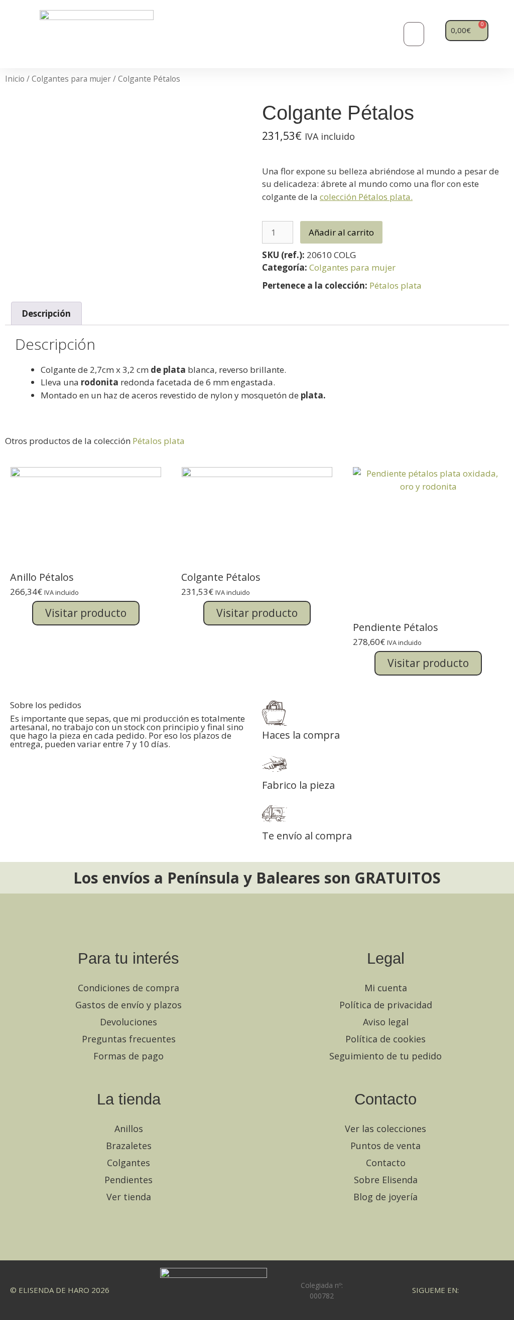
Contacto (386, 1163)
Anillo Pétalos (42, 577)
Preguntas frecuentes (129, 1039)
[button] (414, 34)
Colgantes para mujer (71, 78)
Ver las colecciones (385, 1129)
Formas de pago (128, 1056)
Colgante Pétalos (221, 577)
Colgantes (128, 1163)
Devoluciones (128, 1022)
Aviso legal (386, 1022)
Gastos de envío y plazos (128, 1005)
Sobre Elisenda (386, 1180)
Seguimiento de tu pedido (385, 1056)
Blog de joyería (385, 1197)
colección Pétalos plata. (366, 196)
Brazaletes (129, 1146)
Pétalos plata (395, 285)
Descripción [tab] (46, 313)
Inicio (15, 78)
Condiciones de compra (128, 988)
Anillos (128, 1129)
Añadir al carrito (341, 232)
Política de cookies (385, 1039)
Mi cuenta (385, 988)
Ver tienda (128, 1197)
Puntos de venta (385, 1146)
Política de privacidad (385, 1005)
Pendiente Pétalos (395, 627)
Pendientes (128, 1180)
